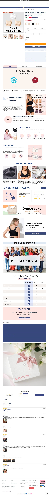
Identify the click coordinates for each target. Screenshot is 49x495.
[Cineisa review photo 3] (13, 460)
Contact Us (12, 487)
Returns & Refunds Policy (14, 483)
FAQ (11, 482)
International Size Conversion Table (6, 486)
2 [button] (23, 475)
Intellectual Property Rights (5, 487)
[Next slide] (22, 36)
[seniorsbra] (3, 4)
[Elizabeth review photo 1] (5, 430)
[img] (5, 408)
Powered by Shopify (9, 491)
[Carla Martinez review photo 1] (5, 471)
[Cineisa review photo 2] (9, 460)
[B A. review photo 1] (5, 440)
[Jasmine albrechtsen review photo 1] (5, 450)
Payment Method (13, 486)
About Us (3, 482)
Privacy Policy (3, 483)
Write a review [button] (39, 395)
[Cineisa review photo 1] (5, 460)
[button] (26, 16)
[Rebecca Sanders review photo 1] (5, 421)
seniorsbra (5, 491)
